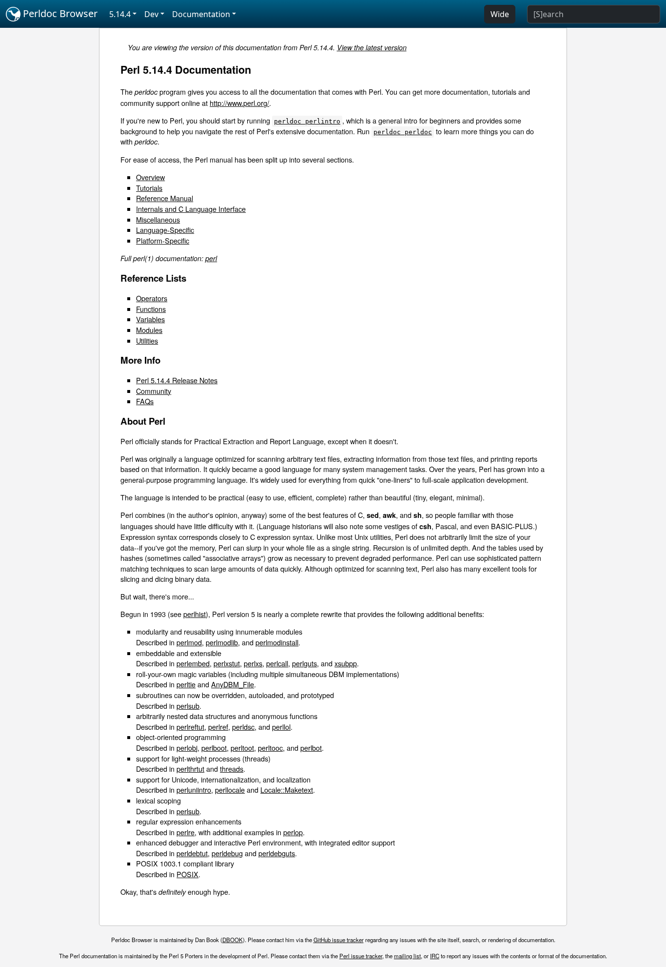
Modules (149, 330)
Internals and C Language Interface (191, 209)
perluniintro (193, 789)
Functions (151, 309)
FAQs (145, 401)
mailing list (407, 956)
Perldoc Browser (59, 13)
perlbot (311, 747)
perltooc (270, 747)
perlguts (304, 663)
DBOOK (232, 940)
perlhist (194, 614)
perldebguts (276, 853)
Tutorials (149, 188)
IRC (434, 956)
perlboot (214, 747)
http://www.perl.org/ (239, 103)
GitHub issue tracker (338, 940)
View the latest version (372, 47)
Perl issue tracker (360, 956)
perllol (281, 726)
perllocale (230, 789)
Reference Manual (164, 198)
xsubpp (345, 663)
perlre (185, 832)
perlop (293, 832)
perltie (186, 684)
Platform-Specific (162, 240)
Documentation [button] (201, 14)
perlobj (186, 747)
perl (211, 258)
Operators (151, 298)
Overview (150, 177)
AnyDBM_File (232, 684)
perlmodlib (222, 642)
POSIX (187, 874)
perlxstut (227, 663)
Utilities (147, 340)
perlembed (193, 663)
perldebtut (192, 853)
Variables (150, 319)
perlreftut (190, 726)
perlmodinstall (276, 642)
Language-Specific (165, 230)
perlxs (253, 663)
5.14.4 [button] (120, 14)
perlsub (187, 705)
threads (231, 768)
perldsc (243, 726)
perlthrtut (190, 768)
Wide (499, 14)
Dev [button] (151, 14)
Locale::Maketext (286, 789)
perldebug (227, 853)
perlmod (189, 642)
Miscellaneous (158, 219)
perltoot (242, 747)
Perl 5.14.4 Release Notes (176, 380)
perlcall (277, 663)
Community (153, 391)
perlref (218, 726)
